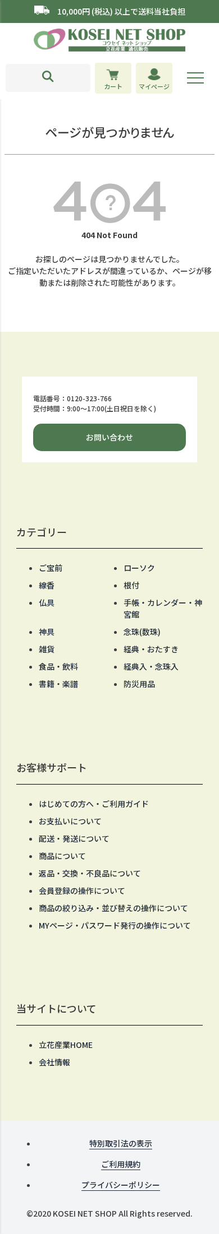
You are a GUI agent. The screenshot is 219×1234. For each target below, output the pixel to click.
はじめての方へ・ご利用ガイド (94, 803)
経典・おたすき (151, 649)
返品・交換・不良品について (90, 873)
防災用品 (139, 683)
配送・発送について (74, 838)
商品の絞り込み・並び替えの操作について (113, 907)
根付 (131, 585)
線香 (46, 585)
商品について (62, 855)
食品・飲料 (58, 666)
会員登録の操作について (82, 890)
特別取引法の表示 (120, 1143)
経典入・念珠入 (151, 666)
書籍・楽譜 (58, 683)
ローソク (139, 567)
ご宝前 (50, 567)
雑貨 (46, 649)
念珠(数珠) (142, 631)
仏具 (46, 602)
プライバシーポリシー (120, 1184)
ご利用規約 (120, 1164)
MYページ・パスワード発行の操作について (115, 925)
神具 (46, 631)
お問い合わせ (109, 437)
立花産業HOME (66, 1044)
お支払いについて (70, 821)
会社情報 (54, 1062)
